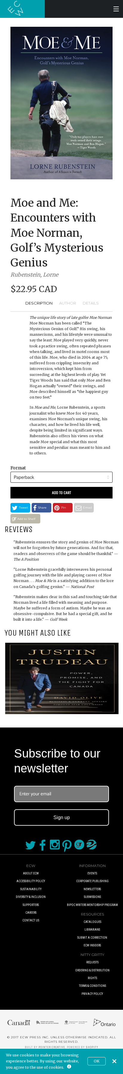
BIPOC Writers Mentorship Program (92, 905)
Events (92, 873)
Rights (92, 978)
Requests (92, 962)
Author (67, 303)
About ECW (31, 873)
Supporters (31, 905)
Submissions (92, 897)
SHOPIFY (92, 1047)
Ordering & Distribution (92, 970)
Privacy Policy (92, 993)
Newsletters (92, 889)
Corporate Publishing (92, 881)
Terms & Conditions (92, 985)
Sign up (61, 817)
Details (91, 303)
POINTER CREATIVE (52, 1047)
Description (39, 303)
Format (18, 468)
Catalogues (92, 922)
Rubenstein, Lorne (34, 274)
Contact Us (30, 920)
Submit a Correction (92, 937)
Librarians (92, 929)
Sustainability (30, 889)
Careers (30, 912)
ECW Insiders (92, 945)
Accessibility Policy (30, 881)
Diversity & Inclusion (31, 897)
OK (96, 1061)
